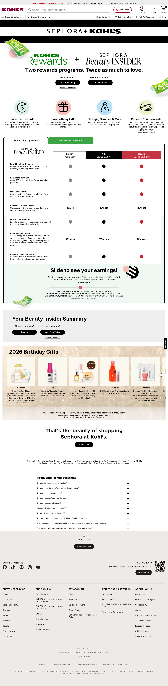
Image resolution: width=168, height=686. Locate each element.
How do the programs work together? (52, 483)
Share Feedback (84, 546)
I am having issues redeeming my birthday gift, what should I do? (62, 518)
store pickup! (76, 3)
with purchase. (47, 3)
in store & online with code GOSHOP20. (113, 3)
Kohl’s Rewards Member (71, 140)
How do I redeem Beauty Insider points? (53, 498)
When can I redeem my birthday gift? (51, 508)
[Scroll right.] (162, 375)
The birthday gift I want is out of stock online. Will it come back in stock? (65, 528)
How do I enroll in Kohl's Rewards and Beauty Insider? (58, 488)
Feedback (165, 344)
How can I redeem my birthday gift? (51, 513)
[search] (30, 9)
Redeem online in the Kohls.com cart (70, 415)
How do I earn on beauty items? (49, 493)
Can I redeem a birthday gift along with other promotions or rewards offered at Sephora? (72, 523)
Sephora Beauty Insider (26, 140)
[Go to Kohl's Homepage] (13, 9)
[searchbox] (68, 10)
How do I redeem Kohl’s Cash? (49, 503)
